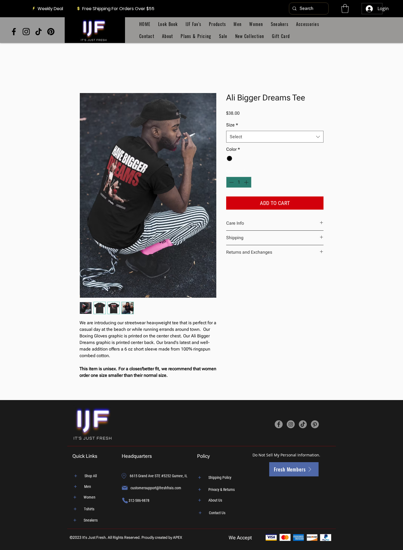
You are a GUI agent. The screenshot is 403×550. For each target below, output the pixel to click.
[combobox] (274, 137)
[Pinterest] (51, 31)
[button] (345, 8)
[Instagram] (26, 31)
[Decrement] (231, 182)
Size (232, 125)
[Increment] (247, 182)
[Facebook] (14, 31)
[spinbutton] (239, 182)
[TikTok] (38, 31)
